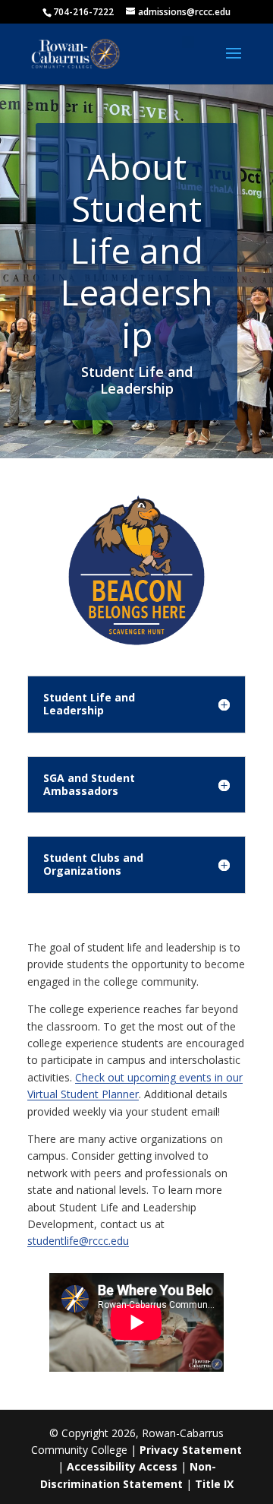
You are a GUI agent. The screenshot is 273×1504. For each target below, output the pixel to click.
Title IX (214, 1484)
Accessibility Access (122, 1466)
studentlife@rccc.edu (78, 1240)
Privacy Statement (191, 1449)
